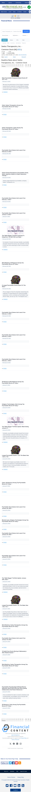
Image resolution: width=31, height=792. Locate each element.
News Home (4, 11)
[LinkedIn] (17, 744)
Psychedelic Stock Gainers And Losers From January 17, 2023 (13, 213)
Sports (10, 2)
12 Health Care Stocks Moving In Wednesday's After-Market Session (14, 652)
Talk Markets (5, 249)
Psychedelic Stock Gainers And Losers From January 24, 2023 (13, 533)
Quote (5, 57)
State (14, 11)
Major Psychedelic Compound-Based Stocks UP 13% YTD (14, 78)
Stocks (11, 40)
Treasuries (24, 42)
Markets (4, 40)
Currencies (12, 42)
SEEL (19, 49)
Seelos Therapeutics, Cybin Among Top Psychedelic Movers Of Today (12, 128)
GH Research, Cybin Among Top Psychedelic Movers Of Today (14, 705)
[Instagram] (20, 744)
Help (17, 771)
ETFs (17, 40)
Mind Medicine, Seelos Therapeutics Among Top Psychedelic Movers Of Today (15, 625)
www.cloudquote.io (15, 735)
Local (10, 11)
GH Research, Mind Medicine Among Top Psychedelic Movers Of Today (13, 382)
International (18, 42)
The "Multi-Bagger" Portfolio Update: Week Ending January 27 (15, 427)
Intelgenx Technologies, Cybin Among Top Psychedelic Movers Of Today (13, 404)
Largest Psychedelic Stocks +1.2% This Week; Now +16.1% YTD (15, 456)
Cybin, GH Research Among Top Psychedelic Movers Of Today (14, 483)
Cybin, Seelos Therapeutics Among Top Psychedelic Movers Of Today (12, 106)
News (3, 2)
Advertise (12, 771)
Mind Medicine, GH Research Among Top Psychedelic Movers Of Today (13, 263)
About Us (6, 771)
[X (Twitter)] (10, 744)
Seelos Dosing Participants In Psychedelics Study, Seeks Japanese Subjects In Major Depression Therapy (15, 174)
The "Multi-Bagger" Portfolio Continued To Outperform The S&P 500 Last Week (13, 236)
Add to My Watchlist (22, 54)
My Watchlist (15, 35)
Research (24, 57)
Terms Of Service (15, 739)
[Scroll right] (30, 2)
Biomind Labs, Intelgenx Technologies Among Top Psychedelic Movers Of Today (15, 520)
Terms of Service (11, 777)
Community (18, 2)
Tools (23, 40)
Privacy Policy (23, 738)
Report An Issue (23, 771)
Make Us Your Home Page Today (9, 759)
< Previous (3, 65)
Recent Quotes (5, 35)
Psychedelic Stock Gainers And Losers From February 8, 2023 (13, 150)
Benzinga (5, 114)
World (25, 11)
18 (25, 65)
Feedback (15, 790)
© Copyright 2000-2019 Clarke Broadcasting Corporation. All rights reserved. (15, 780)
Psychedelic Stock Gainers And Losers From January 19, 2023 (13, 638)
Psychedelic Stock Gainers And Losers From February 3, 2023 (13, 313)
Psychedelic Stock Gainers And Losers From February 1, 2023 (13, 359)
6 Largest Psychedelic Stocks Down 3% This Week (14, 286)
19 (28, 65)
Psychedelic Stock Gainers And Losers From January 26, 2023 (13, 507)
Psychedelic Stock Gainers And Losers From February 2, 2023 (13, 335)
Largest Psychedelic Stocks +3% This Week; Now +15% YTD (15, 606)
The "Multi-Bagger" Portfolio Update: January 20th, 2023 (14, 578)
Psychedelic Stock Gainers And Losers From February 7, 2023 (13, 198)
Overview (4, 42)
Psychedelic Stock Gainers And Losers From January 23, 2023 (13, 556)
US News (19, 11)
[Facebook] (13, 744)
